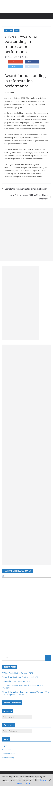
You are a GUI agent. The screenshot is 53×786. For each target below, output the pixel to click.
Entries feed (6, 749)
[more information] (42, 67)
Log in (4, 745)
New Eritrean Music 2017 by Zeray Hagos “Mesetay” (29, 197)
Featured (8, 30)
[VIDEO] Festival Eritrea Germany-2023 (17, 673)
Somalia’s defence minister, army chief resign (26, 189)
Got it (27, 783)
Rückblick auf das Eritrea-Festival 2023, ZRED (20, 677)
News (16, 30)
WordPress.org (8, 757)
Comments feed (8, 753)
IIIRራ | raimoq (26, 57)
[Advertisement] (26, 234)
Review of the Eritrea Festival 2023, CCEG (18, 681)
